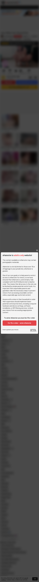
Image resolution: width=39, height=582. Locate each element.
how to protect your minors (10, 329)
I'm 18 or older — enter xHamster (19, 323)
